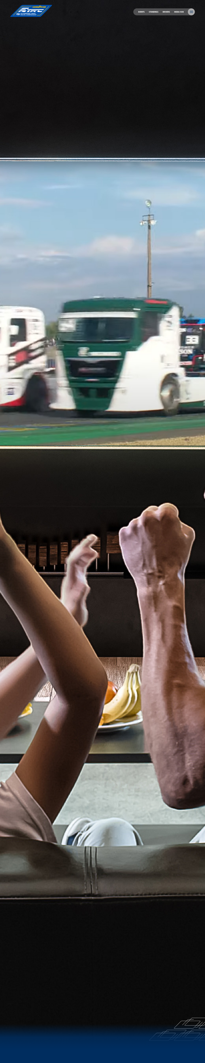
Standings (153, 11)
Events (141, 11)
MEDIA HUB (179, 11)
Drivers (166, 11)
